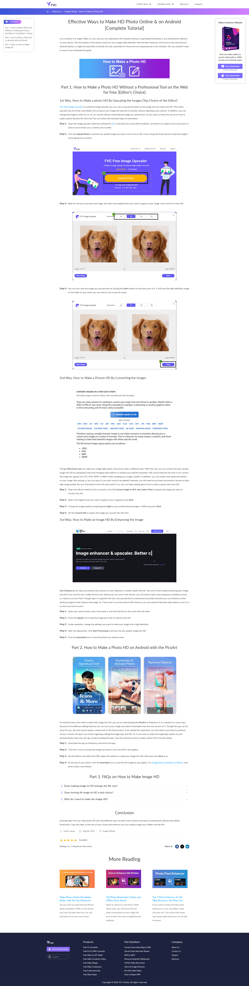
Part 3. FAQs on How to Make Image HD (17, 46)
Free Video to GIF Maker (93, 955)
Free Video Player (90, 975)
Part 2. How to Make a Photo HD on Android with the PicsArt (18, 39)
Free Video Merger (90, 963)
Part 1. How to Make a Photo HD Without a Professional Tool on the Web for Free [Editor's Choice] (18, 30)
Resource (184, 4)
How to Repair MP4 (132, 975)
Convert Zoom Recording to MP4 (137, 947)
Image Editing (70, 11)
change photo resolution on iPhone (167, 763)
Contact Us (176, 951)
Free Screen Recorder (91, 971)
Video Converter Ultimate (230, 23)
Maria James (69, 831)
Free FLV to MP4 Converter (94, 951)
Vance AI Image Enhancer (134, 967)
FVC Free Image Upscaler (71, 107)
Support (198, 4)
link (113, 124)
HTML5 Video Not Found (134, 963)
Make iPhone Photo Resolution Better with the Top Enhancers (75, 899)
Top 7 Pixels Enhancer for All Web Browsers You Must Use (168, 899)
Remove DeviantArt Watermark (137, 959)
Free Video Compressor (92, 967)
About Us (175, 947)
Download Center (60, 949)
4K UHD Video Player (132, 971)
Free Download (232, 66)
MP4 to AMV (129, 955)
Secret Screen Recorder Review (136, 951)
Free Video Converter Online (94, 959)
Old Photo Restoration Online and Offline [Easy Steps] (123, 899)
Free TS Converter (90, 947)
